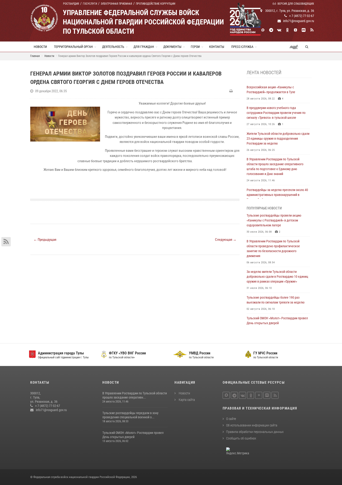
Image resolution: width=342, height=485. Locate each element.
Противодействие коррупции (155, 3)
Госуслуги (90, 3)
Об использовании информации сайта (251, 425)
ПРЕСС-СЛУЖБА (242, 47)
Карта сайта (186, 400)
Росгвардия (71, 3)
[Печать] (231, 91)
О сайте (231, 419)
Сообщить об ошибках (241, 438)
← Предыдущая (45, 240)
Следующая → (225, 240)
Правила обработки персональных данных (255, 432)
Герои (195, 47)
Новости (40, 47)
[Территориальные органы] (295, 47)
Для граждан (144, 47)
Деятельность (113, 47)
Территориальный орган (73, 47)
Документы (172, 47)
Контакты (216, 47)
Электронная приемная (116, 3)
